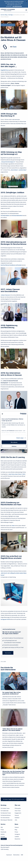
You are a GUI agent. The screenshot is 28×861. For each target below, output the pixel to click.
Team (14, 47)
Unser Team (18, 810)
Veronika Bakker (5, 215)
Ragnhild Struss (5, 70)
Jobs (16, 820)
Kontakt (3, 836)
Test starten (8, 653)
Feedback (17, 817)
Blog (16, 829)
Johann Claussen (5, 295)
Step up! (17, 815)
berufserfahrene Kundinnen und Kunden (11, 265)
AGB (22, 855)
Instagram (17, 834)
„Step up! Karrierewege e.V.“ (8, 162)
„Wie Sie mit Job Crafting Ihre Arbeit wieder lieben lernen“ (13, 574)
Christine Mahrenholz (17, 215)
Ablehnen (14, 446)
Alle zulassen (14, 442)
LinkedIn (17, 836)
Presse (16, 832)
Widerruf (4, 839)
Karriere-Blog (4, 14)
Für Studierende (4, 810)
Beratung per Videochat (6, 820)
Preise (2, 829)
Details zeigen (20, 438)
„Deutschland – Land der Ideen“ (18, 170)
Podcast (17, 827)
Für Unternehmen (5, 817)
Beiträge (10, 14)
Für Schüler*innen (5, 808)
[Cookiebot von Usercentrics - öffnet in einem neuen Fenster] (20, 414)
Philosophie (18, 808)
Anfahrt (3, 834)
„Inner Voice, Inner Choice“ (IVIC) (16, 474)
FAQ (2, 827)
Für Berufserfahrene (6, 815)
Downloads (3, 832)
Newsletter (17, 839)
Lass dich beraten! (17, 6)
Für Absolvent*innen (6, 813)
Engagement (18, 813)
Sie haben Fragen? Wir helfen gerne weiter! (13, 799)
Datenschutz (16, 855)
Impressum (9, 855)
